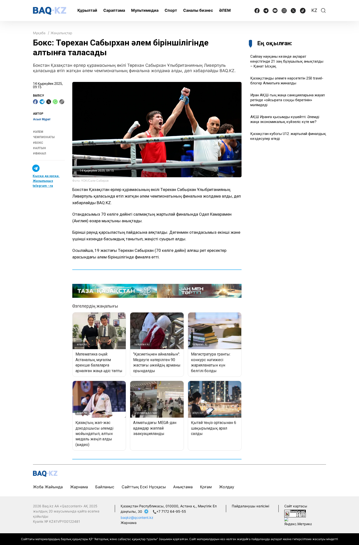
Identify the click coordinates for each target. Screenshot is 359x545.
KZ (314, 10)
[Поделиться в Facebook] (35, 101)
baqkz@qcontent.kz (137, 517)
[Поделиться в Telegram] (42, 101)
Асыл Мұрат (42, 119)
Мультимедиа (144, 10)
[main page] (49, 11)
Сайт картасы (295, 506)
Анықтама (183, 486)
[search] (323, 10)
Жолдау (226, 486)
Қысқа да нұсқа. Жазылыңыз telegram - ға (46, 181)
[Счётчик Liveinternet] (295, 513)
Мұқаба (39, 33)
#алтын (39, 148)
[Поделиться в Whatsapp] (55, 101)
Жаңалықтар (61, 33)
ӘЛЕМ (225, 10)
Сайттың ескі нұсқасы (144, 486)
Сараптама (114, 10)
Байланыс (104, 486)
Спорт (171, 10)
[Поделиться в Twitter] (48, 101)
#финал (39, 154)
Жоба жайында (48, 486)
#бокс (38, 143)
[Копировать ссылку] (61, 101)
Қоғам (206, 486)
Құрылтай (87, 10)
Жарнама (79, 486)
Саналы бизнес (198, 10)
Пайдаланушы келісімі (250, 506)
